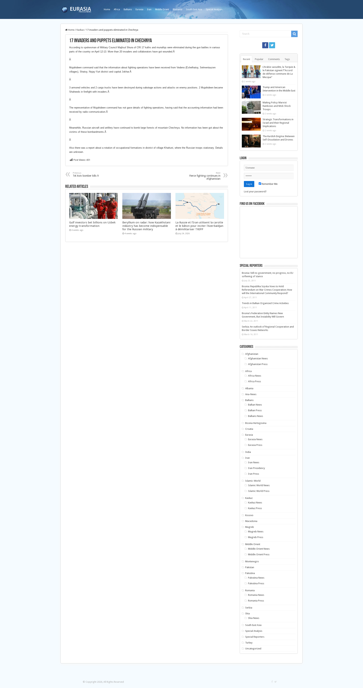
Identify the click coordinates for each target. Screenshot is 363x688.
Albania (249, 388)
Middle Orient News (259, 548)
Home (107, 9)
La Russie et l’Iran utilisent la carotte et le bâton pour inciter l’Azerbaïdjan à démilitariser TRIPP (199, 226)
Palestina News (256, 577)
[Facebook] (265, 45)
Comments (274, 59)
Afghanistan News (258, 358)
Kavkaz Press (255, 508)
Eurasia (139, 9)
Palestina (250, 573)
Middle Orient (162, 9)
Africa (117, 9)
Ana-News (250, 394)
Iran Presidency (256, 468)
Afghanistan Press (258, 364)
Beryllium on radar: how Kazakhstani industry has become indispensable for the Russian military (146, 226)
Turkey (248, 642)
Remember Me (269, 184)
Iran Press (253, 473)
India (248, 452)
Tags (287, 59)
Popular (259, 59)
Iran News (253, 462)
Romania (177, 9)
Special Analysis (214, 9)
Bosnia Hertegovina (255, 423)
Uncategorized (253, 648)
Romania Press (256, 600)
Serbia (248, 607)
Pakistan (249, 567)
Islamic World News (259, 485)
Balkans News (255, 416)
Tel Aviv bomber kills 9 (86, 174)
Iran (149, 9)
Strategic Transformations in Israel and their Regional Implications (278, 123)
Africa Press (254, 381)
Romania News (256, 595)
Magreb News (255, 531)
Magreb (249, 527)
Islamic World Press (258, 491)
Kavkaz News (255, 502)
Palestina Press (256, 583)
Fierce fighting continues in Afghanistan (204, 176)
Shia (247, 613)
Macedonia (251, 521)
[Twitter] (272, 45)
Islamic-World (253, 480)
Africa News (254, 375)
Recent (246, 59)
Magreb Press (255, 537)
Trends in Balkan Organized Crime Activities (265, 303)
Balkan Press (255, 410)
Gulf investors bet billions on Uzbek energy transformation (92, 224)
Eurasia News (255, 439)
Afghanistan (251, 354)
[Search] (294, 34)
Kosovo (249, 515)
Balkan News (255, 404)
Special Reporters (254, 636)
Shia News (253, 618)
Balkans (128, 9)
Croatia (249, 428)
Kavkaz (80, 29)
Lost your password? (255, 191)
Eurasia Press (255, 445)
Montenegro (252, 561)
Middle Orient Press (258, 554)
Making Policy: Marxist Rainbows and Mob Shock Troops (277, 106)
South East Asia (194, 9)
